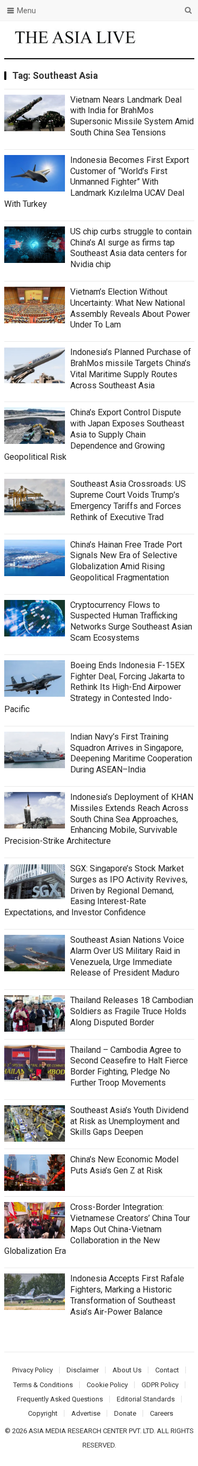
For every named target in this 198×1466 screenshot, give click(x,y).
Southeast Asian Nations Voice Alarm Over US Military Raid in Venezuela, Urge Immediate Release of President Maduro (127, 956)
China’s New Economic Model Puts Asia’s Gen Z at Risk (124, 1165)
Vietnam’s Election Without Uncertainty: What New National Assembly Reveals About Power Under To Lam (130, 308)
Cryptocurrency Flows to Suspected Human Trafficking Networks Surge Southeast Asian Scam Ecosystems (131, 621)
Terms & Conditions (43, 1385)
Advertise (85, 1413)
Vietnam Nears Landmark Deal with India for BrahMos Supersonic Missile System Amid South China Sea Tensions (132, 116)
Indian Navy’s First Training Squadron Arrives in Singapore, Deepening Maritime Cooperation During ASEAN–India (131, 753)
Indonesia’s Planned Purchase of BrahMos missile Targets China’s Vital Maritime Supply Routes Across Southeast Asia (130, 368)
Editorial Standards (146, 1399)
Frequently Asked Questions (60, 1399)
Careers (161, 1413)
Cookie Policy (107, 1385)
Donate (125, 1413)
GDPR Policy (160, 1385)
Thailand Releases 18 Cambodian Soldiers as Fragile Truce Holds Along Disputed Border (131, 1011)
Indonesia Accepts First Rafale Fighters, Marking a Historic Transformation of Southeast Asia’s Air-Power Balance (127, 1294)
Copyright (43, 1413)
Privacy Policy (32, 1370)
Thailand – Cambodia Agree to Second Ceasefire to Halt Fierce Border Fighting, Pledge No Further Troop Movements (129, 1066)
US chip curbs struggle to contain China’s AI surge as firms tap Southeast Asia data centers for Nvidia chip (131, 247)
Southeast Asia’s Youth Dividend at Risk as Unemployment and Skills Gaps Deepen (129, 1121)
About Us (127, 1370)
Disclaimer (83, 1370)
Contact (167, 1370)
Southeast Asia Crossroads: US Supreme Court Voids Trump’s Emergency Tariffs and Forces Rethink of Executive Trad (128, 500)
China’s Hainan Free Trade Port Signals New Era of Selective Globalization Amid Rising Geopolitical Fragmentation (126, 561)
